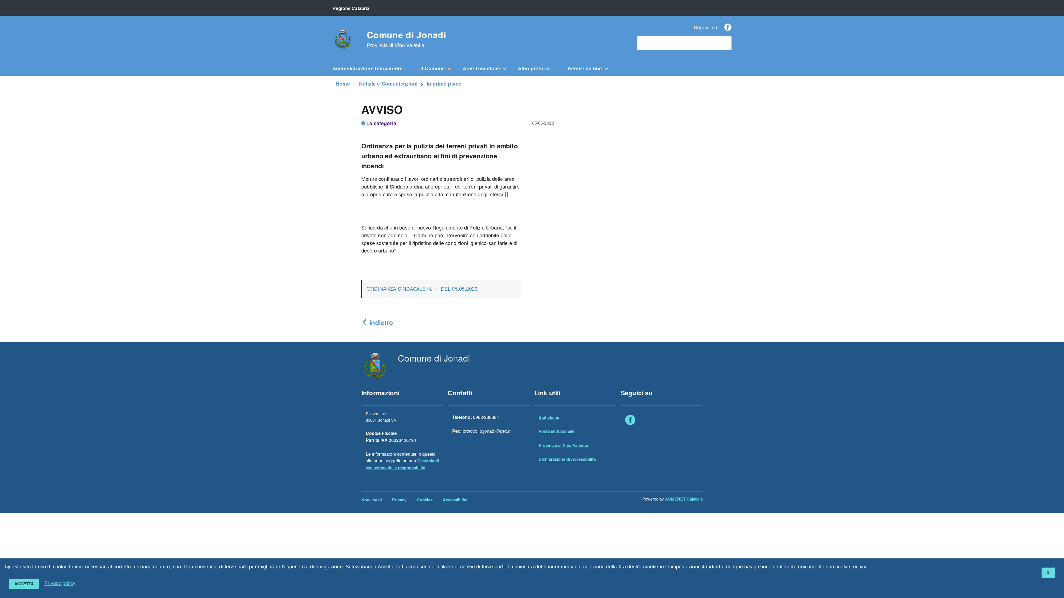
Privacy (399, 500)
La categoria (381, 123)
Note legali (371, 500)
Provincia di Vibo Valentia (563, 445)
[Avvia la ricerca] (725, 43)
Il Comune (432, 68)
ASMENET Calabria (684, 499)
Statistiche (549, 417)
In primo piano (444, 83)
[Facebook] (728, 27)
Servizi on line (584, 68)
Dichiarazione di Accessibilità (567, 459)
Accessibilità (455, 500)
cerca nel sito (653, 43)
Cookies (425, 500)
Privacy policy (60, 582)
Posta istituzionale (556, 431)
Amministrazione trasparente (367, 68)
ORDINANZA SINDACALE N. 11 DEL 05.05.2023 (422, 288)
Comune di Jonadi (406, 39)
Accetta (24, 584)
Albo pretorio (534, 68)
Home (343, 83)
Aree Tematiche (481, 68)
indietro (380, 322)
